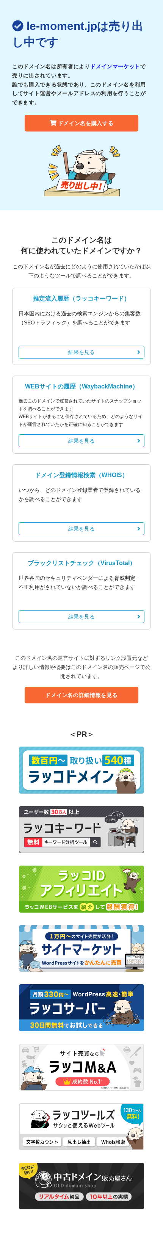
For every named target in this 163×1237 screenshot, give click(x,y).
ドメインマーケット (115, 66)
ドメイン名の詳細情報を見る (81, 695)
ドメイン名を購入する (86, 123)
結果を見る (81, 352)
